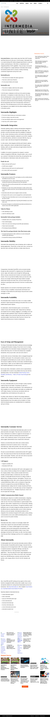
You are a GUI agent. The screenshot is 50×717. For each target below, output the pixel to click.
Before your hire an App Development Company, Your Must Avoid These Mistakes (15, 681)
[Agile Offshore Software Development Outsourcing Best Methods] (15, 661)
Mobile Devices (33, 663)
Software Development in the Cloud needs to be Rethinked (11, 640)
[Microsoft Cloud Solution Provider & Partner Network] (3, 634)
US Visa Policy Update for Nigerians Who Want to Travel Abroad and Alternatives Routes (41, 76)
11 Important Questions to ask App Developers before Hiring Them (11, 647)
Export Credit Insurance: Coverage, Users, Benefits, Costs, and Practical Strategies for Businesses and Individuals (42, 71)
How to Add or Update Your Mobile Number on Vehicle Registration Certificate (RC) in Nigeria (42, 86)
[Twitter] (48, 1)
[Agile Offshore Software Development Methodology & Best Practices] (5, 661)
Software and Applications (33, 676)
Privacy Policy (42, 715)
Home (2, 6)
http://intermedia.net (13, 586)
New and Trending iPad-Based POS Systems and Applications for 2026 (34, 680)
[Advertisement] (16, 47)
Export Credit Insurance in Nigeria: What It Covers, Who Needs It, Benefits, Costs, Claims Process (42, 57)
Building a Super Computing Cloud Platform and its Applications (27, 647)
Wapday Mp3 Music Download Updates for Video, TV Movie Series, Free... (27, 634)
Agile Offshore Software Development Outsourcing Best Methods (14, 667)
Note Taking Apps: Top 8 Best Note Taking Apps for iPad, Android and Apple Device (25, 681)
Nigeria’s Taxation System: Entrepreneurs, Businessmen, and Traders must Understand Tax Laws (42, 99)
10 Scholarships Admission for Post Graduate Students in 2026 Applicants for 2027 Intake (41, 67)
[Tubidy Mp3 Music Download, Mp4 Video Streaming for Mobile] (5, 674)
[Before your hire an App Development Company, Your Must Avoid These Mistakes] (15, 674)
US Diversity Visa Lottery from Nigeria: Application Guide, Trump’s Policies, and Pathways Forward (41, 81)
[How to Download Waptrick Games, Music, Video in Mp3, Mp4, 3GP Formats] (34, 661)
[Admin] (4, 33)
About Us (32, 715)
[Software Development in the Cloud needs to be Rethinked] (3, 641)
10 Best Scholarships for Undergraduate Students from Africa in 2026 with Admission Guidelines (41, 62)
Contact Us (37, 715)
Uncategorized (6, 6)
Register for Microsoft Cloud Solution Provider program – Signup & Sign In (44, 667)
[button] (47, 3)
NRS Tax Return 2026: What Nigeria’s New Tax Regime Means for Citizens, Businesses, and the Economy (42, 94)
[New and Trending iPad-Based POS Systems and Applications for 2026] (34, 674)
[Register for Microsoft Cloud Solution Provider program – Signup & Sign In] (44, 661)
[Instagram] (46, 1)
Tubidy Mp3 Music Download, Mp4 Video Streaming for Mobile (5, 679)
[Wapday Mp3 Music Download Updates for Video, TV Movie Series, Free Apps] (20, 637)
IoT (21, 663)
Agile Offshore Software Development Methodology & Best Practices (5, 667)
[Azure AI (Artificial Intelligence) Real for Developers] (25, 661)
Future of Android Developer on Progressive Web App (27, 640)
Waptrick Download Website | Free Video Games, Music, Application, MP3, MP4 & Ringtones (44, 681)
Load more (25, 686)
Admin (7, 33)
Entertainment (3, 676)
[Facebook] (44, 1)
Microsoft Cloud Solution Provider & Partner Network (11, 633)
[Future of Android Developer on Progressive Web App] (20, 640)
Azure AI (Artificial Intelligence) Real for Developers (25, 666)
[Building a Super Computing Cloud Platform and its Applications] (20, 649)
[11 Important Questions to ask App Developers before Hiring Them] (3, 649)
